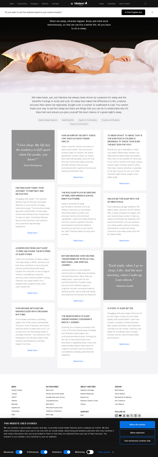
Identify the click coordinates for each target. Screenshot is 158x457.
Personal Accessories (54, 408)
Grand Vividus (17, 390)
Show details (104, 452)
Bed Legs (49, 414)
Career (83, 404)
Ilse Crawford (120, 401)
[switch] (44, 452)
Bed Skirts (50, 404)
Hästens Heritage (87, 390)
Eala (13, 414)
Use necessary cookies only (137, 441)
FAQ (82, 415)
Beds (12, 4)
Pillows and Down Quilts (55, 394)
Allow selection (137, 433)
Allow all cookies (137, 424)
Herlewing (15, 411)
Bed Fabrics (119, 390)
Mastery (45, 4)
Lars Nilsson (119, 404)
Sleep (101, 4)
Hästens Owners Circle (89, 401)
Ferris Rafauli (120, 394)
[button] (133, 12)
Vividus (14, 394)
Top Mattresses (52, 401)
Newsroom (84, 397)
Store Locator (124, 4)
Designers (34, 4)
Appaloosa (16, 408)
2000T (14, 397)
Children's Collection (54, 411)
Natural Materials (87, 394)
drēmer (14, 401)
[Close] (152, 12)
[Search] (145, 4)
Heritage (55, 4)
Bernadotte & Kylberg (123, 397)
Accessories (22, 4)
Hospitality (111, 4)
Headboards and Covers (55, 397)
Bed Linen (49, 390)
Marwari (15, 404)
